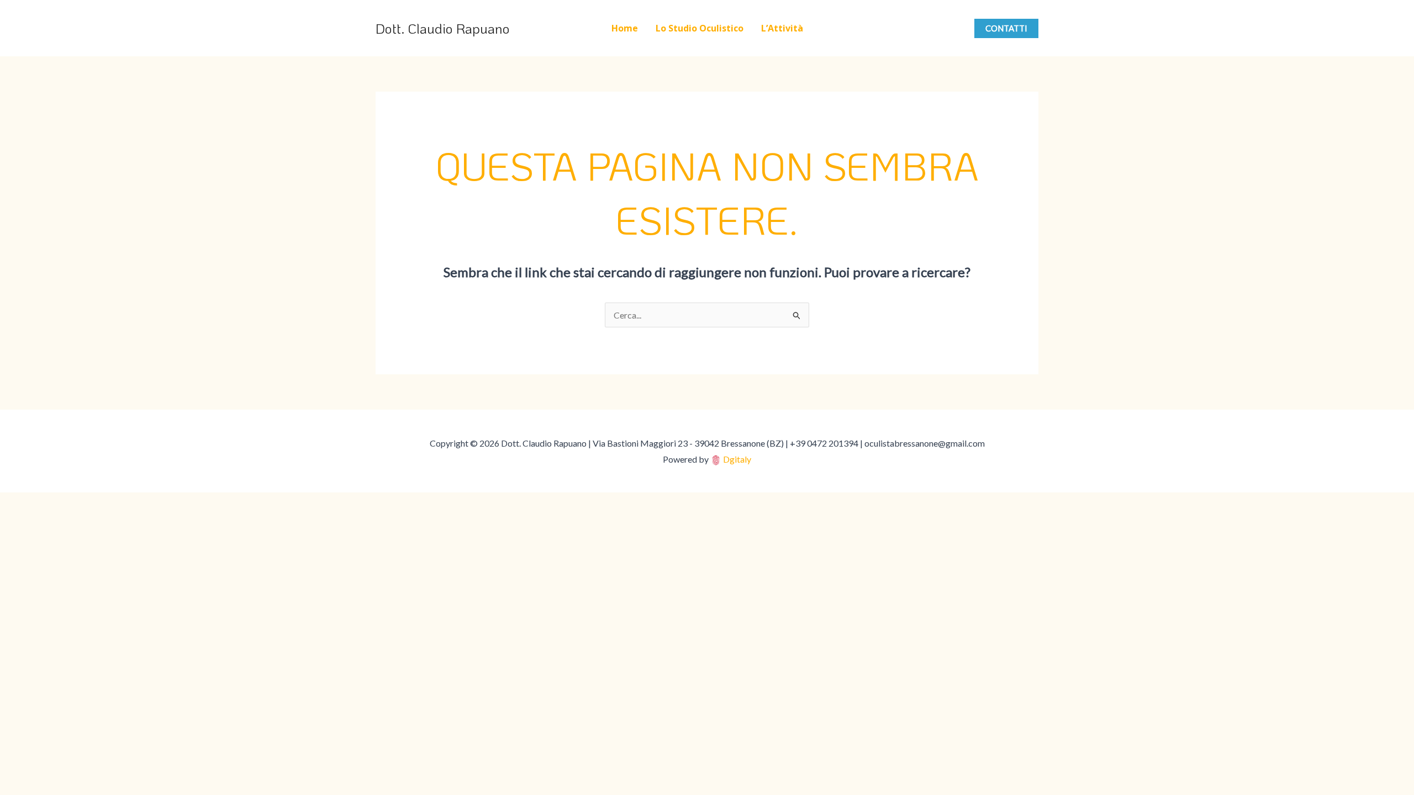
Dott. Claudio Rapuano (443, 28)
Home (624, 28)
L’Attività (782, 28)
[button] (1006, 28)
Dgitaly (737, 459)
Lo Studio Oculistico (699, 28)
